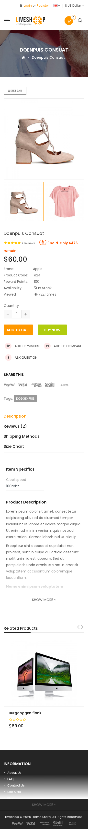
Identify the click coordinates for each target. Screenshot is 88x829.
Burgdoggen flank (25, 712)
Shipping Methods (22, 436)
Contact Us (16, 785)
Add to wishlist (27, 346)
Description (15, 416)
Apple (38, 268)
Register (43, 5)
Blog (10, 798)
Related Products (21, 628)
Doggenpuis (25, 398)
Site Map (14, 791)
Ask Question (26, 357)
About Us (14, 772)
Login (28, 5)
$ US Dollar (73, 5)
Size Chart (14, 446)
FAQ (10, 779)
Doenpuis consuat (48, 57)
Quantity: (12, 305)
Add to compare (67, 346)
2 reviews (28, 243)
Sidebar (16, 91)
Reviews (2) (15, 426)
